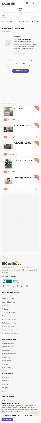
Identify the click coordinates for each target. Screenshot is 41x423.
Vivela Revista (6, 367)
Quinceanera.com (7, 346)
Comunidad (5, 377)
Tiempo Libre (24, 21)
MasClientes (6, 357)
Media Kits (5, 305)
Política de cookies (8, 326)
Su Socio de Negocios (9, 353)
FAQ (3, 400)
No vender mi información (10, 333)
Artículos (5, 384)
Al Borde (5, 364)
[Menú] (35, 3)
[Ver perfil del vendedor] (5, 109)
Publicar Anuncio (20, 71)
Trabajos (5, 309)
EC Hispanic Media (8, 343)
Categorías (5, 388)
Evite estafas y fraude (9, 319)
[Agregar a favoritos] (36, 119)
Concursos (5, 381)
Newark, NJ (12, 21)
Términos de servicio (9, 312)
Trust (3, 316)
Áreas (4, 391)
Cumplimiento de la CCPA (10, 330)
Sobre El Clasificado (8, 302)
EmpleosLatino (6, 350)
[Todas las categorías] (27, 3)
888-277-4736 (10, 276)
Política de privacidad (9, 323)
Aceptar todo (7, 419)
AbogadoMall (6, 360)
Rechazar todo (28, 415)
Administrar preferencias (11, 415)
